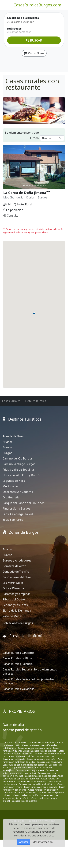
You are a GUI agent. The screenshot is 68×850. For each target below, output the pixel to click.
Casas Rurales (11, 401)
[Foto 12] (40, 185)
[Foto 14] (43, 185)
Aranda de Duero (14, 436)
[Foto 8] (34, 185)
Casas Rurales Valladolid (19, 689)
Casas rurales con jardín (25, 795)
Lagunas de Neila (14, 481)
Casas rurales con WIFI (14, 742)
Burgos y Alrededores (17, 560)
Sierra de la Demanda (17, 610)
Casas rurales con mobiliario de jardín (33, 760)
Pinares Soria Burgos (16, 508)
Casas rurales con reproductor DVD (34, 755)
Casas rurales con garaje (24, 800)
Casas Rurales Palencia (18, 664)
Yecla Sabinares (13, 520)
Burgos (7, 453)
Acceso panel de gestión (22, 729)
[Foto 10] (37, 185)
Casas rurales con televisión (41, 759)
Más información (43, 842)
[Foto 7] (32, 185)
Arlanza (8, 442)
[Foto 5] (29, 185)
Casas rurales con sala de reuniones (21, 778)
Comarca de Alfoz (14, 566)
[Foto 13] (41, 185)
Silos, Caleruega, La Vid (18, 514)
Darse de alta (13, 724)
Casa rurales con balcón (21, 756)
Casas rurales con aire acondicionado (44, 775)
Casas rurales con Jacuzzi (43, 750)
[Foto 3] (26, 185)
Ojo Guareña (11, 497)
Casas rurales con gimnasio (30, 770)
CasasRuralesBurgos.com (37, 5)
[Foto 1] (23, 185)
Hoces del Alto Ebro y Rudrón (22, 475)
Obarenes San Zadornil (18, 492)
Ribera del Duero (14, 599)
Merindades (10, 486)
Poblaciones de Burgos (18, 623)
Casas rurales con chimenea (31, 781)
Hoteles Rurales (35, 401)
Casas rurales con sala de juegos (19, 792)
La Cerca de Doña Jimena (24, 192)
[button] (34, 313)
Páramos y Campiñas (16, 594)
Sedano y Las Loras (15, 605)
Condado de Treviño (16, 572)
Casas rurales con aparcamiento (34, 748)
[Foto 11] (38, 185)
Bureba (7, 447)
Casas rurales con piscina (49, 761)
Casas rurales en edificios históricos (37, 784)
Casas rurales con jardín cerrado (40, 786)
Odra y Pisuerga (13, 588)
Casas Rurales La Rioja (17, 658)
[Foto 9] (35, 185)
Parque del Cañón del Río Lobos (23, 503)
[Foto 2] (24, 185)
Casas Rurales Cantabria (19, 653)
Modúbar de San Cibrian (19, 197)
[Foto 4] (27, 185)
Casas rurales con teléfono (41, 742)
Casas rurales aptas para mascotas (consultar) (31, 772)
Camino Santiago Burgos (19, 464)
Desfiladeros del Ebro (17, 577)
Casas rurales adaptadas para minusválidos (32, 766)
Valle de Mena (12, 616)
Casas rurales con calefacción (43, 789)
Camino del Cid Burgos (18, 458)
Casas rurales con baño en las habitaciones (25, 764)
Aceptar (23, 842)
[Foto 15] (45, 185)
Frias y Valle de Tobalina (18, 469)
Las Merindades (13, 583)
